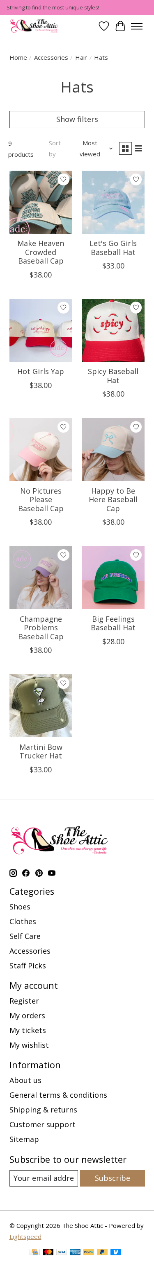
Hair (81, 57)
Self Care (25, 936)
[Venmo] (115, 1253)
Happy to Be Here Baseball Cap (113, 499)
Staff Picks (27, 965)
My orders (27, 1015)
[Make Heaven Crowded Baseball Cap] (41, 202)
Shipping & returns (43, 1110)
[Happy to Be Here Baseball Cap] (113, 449)
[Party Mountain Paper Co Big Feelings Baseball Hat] (113, 577)
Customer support (42, 1124)
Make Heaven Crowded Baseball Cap (40, 252)
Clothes (22, 921)
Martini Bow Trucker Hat (40, 751)
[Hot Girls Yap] (41, 330)
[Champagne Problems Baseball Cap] (41, 577)
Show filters (77, 119)
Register (24, 1001)
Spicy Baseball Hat (113, 375)
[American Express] (75, 1253)
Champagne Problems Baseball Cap (41, 627)
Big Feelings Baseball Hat (113, 623)
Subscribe (112, 1178)
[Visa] (61, 1253)
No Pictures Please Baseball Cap (41, 499)
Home (18, 57)
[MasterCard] (48, 1253)
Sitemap (24, 1139)
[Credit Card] (35, 1253)
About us (25, 1080)
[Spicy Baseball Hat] (113, 330)
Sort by (55, 148)
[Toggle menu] (137, 26)
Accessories (51, 57)
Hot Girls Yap (40, 371)
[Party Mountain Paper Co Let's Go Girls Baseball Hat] (113, 202)
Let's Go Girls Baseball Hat (113, 247)
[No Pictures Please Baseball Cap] (41, 449)
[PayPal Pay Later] (102, 1253)
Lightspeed (25, 1236)
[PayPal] (88, 1253)
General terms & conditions (58, 1095)
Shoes (19, 907)
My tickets (27, 1030)
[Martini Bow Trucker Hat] (41, 705)
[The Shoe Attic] (34, 26)
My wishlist (29, 1045)
